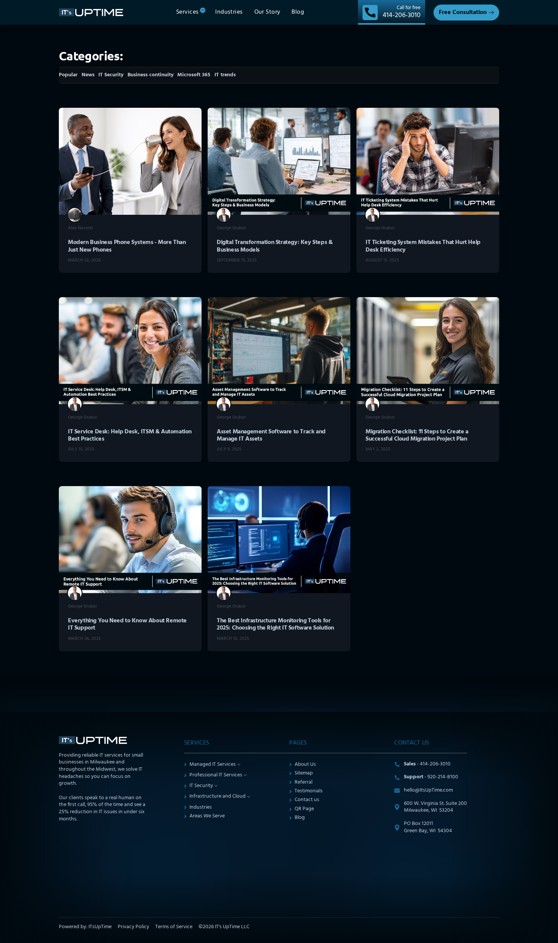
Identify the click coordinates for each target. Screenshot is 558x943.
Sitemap (304, 773)
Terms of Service (173, 927)
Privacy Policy (133, 927)
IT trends (225, 75)
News (88, 75)
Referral (303, 782)
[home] (93, 12)
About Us (305, 764)
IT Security (110, 75)
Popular (68, 75)
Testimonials (309, 791)
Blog (300, 818)
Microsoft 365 (193, 75)
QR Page (304, 809)
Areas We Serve (207, 816)
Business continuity (150, 75)
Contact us (307, 800)
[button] (190, 12)
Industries (200, 807)
